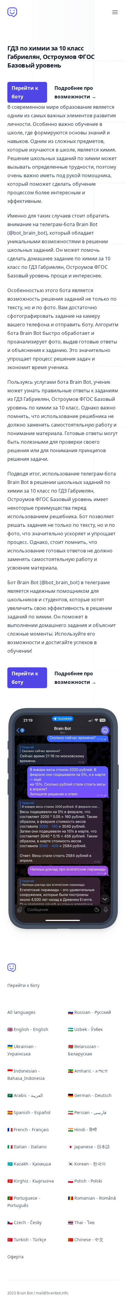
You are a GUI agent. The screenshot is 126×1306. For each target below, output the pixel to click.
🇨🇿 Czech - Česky (24, 1222)
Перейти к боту (25, 92)
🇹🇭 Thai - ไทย (81, 1222)
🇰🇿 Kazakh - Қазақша (29, 1164)
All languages (21, 1012)
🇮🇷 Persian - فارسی (87, 1112)
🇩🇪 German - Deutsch (90, 1095)
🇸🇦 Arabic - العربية (25, 1095)
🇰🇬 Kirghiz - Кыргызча (30, 1181)
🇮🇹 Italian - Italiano (26, 1147)
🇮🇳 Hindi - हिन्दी (82, 1129)
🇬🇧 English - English (27, 1029)
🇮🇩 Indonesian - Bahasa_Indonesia (26, 1074)
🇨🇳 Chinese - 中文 (85, 1239)
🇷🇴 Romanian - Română (92, 1198)
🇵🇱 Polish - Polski (85, 1181)
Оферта (15, 1257)
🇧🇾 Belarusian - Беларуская (83, 1050)
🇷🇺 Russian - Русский (89, 1012)
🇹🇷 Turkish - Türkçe (26, 1239)
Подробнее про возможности (75, 92)
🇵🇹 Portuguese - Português (23, 1201)
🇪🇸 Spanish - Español (28, 1112)
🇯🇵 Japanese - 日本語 (89, 1147)
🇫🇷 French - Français (28, 1129)
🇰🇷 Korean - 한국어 (87, 1164)
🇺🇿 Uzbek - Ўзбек (85, 1029)
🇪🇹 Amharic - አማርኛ (88, 1071)
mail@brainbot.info (52, 1293)
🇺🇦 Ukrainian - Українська (21, 1050)
